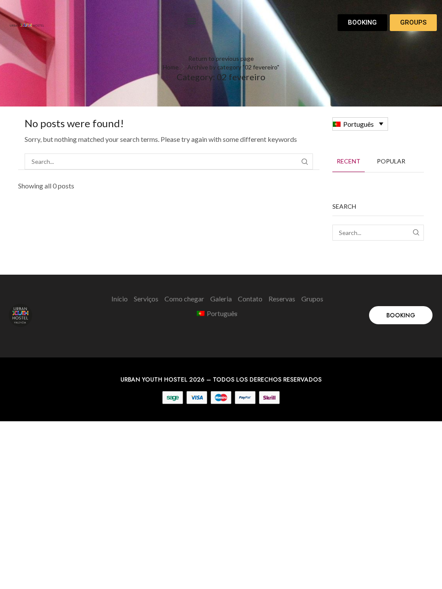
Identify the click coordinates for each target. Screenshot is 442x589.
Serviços (146, 298)
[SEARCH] (305, 161)
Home (171, 67)
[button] (191, 20)
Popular (391, 161)
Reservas (281, 298)
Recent (348, 161)
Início (119, 298)
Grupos (312, 298)
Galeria (221, 298)
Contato (250, 298)
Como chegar (184, 298)
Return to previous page (221, 58)
